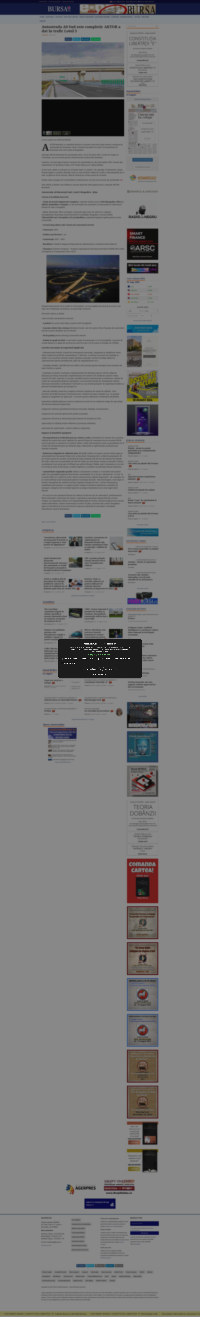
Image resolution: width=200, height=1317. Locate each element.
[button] (100, 655)
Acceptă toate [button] (92, 669)
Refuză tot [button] (109, 669)
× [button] (139, 641)
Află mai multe (103, 651)
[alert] (100, 658)
